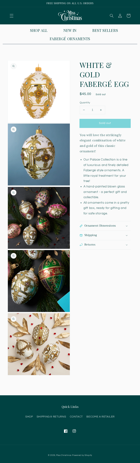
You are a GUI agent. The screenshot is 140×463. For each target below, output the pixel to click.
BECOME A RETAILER (100, 416)
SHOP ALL (39, 30)
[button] (11, 15)
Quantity (85, 102)
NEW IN (70, 30)
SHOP (29, 416)
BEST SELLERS (105, 30)
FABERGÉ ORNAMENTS (70, 38)
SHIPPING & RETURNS (51, 416)
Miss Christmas (63, 455)
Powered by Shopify (82, 455)
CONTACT (76, 416)
